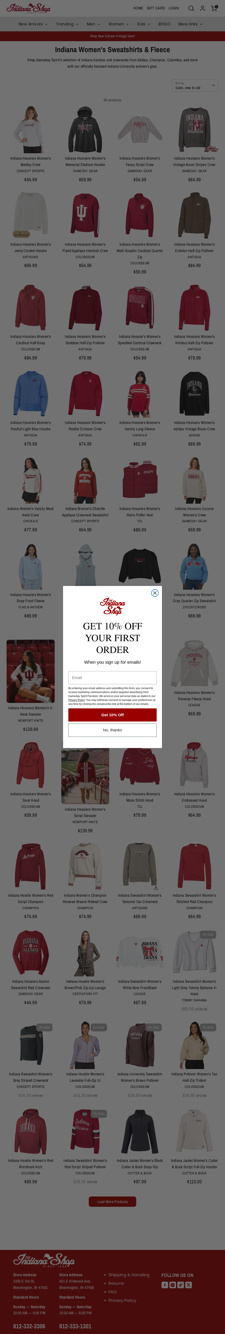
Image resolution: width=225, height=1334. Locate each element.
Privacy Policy (76, 700)
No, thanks (112, 730)
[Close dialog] (154, 592)
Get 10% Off (112, 715)
